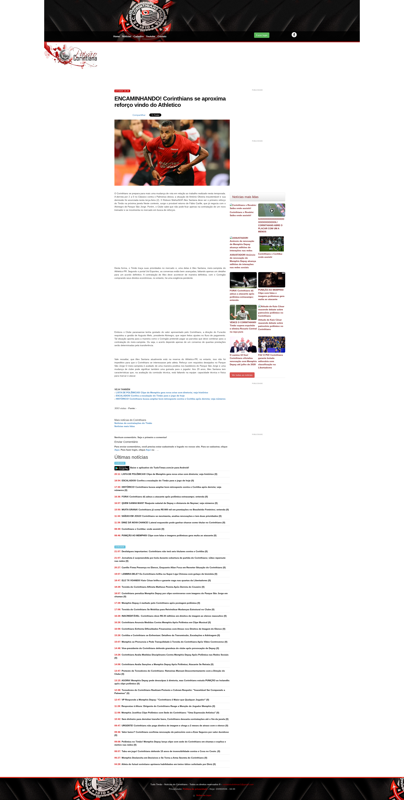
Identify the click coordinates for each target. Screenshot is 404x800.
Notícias (126, 36)
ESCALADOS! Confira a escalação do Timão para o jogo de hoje (150, 395)
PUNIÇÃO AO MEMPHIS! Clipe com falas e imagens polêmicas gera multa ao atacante (271, 295)
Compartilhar (139, 115)
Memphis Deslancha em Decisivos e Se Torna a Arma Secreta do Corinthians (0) (160, 757)
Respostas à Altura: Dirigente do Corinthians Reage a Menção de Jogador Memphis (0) (164, 706)
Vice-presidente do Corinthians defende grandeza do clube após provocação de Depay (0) (166, 648)
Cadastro (139, 36)
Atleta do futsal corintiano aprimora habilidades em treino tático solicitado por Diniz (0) (165, 764)
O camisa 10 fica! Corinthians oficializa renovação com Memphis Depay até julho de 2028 (243, 360)
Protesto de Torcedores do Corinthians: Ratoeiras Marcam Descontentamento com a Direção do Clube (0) (169, 672)
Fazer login (261, 35)
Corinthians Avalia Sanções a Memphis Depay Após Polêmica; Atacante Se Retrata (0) (164, 664)
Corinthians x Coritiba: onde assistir (270, 255)
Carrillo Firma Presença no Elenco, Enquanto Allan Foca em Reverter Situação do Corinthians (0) (170, 567)
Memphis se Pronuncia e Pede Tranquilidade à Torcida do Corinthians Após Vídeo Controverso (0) (170, 642)
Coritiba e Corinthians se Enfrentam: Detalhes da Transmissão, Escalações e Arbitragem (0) (167, 635)
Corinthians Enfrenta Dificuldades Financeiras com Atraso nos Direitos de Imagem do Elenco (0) (169, 629)
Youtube (150, 36)
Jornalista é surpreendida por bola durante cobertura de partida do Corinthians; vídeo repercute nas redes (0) (170, 559)
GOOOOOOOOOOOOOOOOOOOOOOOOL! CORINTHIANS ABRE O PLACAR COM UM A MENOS (271, 225)
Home (116, 36)
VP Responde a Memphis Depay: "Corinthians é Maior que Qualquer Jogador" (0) (161, 699)
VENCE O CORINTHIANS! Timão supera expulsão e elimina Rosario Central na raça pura (243, 327)
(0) (165, 474)
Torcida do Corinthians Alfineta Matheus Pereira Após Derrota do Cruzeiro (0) (159, 587)
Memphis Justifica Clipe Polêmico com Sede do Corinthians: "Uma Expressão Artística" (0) (166, 712)
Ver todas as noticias (242, 375)
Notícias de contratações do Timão (133, 423)
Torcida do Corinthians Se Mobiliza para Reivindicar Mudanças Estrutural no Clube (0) (164, 609)
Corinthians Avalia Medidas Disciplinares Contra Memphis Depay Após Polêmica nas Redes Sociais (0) (171, 656)
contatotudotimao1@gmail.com (238, 784)
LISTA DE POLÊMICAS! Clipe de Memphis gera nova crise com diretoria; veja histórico (162, 392)
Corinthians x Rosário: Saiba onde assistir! (242, 214)
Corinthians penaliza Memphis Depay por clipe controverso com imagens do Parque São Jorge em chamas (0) (171, 595)
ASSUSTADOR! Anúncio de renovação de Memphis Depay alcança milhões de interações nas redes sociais (243, 261)
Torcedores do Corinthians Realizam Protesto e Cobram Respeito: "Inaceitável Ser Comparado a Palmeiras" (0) (169, 691)
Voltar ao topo (203, 795)
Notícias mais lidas (124, 426)
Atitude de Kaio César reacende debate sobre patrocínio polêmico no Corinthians (270, 325)
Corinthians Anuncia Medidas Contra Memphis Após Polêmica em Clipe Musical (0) (162, 622)
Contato (161, 36)
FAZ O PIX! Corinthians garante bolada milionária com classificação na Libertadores (270, 361)
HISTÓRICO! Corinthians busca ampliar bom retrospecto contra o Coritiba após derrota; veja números (171, 399)
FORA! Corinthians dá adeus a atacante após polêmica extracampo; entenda (242, 295)
